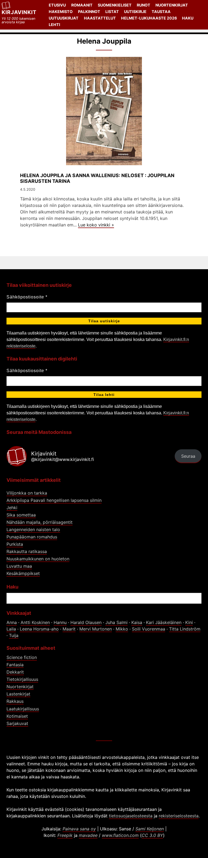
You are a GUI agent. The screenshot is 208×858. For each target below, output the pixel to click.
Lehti (54, 24)
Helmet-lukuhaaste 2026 (149, 18)
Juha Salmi (116, 622)
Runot (143, 5)
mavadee (88, 835)
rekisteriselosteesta (179, 815)
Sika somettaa (21, 515)
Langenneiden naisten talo (33, 529)
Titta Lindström (184, 629)
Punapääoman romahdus (31, 537)
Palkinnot (89, 11)
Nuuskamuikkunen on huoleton (37, 558)
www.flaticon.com (120, 835)
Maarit (69, 629)
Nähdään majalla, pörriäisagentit (39, 522)
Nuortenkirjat (171, 5)
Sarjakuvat (17, 723)
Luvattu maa (19, 566)
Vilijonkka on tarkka (26, 493)
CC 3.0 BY (152, 835)
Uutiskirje (135, 11)
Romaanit (82, 5)
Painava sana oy (79, 828)
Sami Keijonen (149, 828)
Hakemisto (61, 11)
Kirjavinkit (19, 12)
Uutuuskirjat (64, 18)
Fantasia (15, 664)
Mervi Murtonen (95, 629)
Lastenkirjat (18, 694)
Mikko (122, 629)
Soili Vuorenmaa (148, 629)
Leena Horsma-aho (39, 629)
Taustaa (161, 11)
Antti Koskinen (35, 622)
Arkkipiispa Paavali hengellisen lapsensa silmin (54, 500)
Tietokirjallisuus (22, 679)
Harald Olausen (86, 622)
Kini (189, 622)
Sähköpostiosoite (26, 297)
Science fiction (21, 657)
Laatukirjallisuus (22, 708)
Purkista (14, 544)
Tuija (13, 635)
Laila (11, 629)
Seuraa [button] (188, 456)
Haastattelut (100, 18)
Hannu (60, 622)
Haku (187, 18)
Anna (11, 622)
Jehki (11, 507)
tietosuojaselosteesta (130, 815)
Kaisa (136, 622)
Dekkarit (15, 672)
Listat (112, 11)
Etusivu (57, 5)
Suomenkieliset (115, 5)
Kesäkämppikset (23, 573)
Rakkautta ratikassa (26, 551)
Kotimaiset (17, 716)
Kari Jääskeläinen (163, 622)
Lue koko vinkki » (96, 224)
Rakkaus (15, 701)
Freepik (65, 835)
